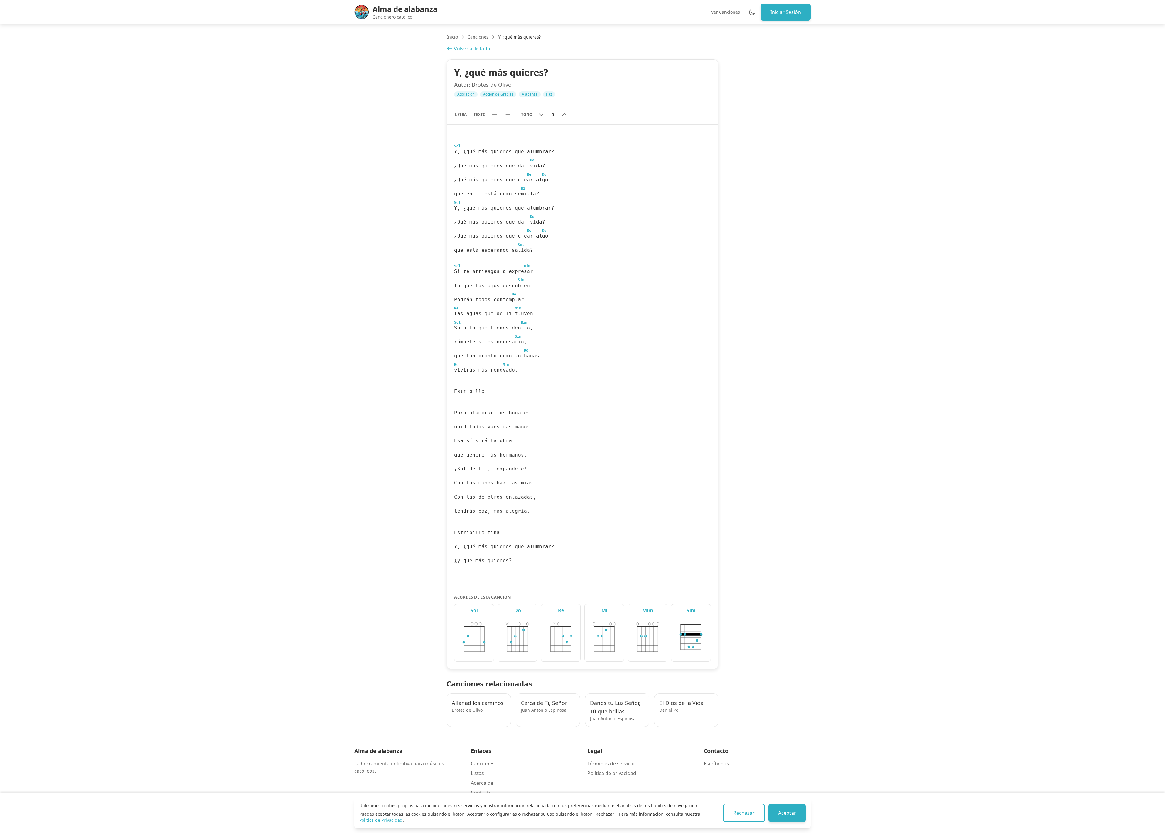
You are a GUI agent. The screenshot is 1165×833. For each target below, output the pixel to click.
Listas (477, 773)
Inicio (452, 37)
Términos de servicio (611, 763)
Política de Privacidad (381, 820)
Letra (460, 114)
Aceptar (787, 813)
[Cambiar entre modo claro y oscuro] (752, 12)
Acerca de (482, 783)
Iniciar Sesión (785, 12)
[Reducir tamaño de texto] (494, 115)
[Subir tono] (564, 115)
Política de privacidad (611, 773)
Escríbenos (716, 763)
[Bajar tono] (541, 115)
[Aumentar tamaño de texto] (508, 115)
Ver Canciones (725, 12)
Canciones (478, 37)
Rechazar (744, 813)
